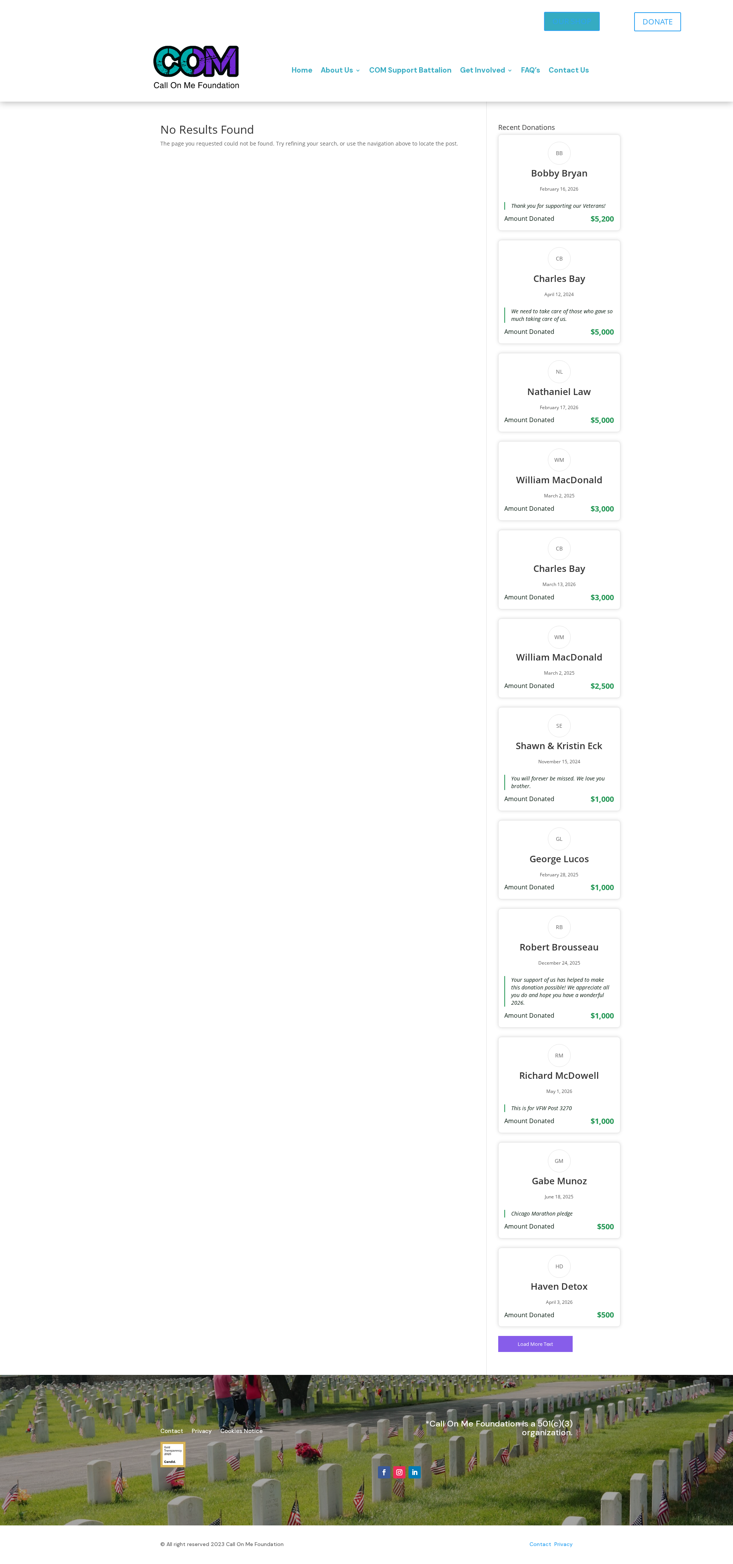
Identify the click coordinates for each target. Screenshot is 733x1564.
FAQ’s (530, 70)
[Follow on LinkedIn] (414, 1472)
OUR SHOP (571, 21)
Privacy (202, 1431)
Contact (171, 1431)
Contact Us (569, 70)
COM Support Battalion (410, 70)
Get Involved (482, 70)
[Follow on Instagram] (399, 1472)
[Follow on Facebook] (384, 1472)
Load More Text (535, 1344)
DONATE (658, 21)
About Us (337, 70)
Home (302, 70)
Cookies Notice (241, 1431)
